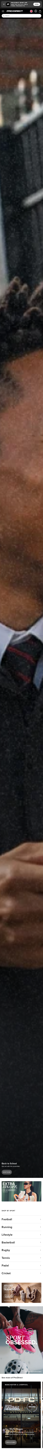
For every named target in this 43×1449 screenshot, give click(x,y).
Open (37, 4)
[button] (4, 4)
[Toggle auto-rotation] (10, 1160)
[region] (21, 1340)
